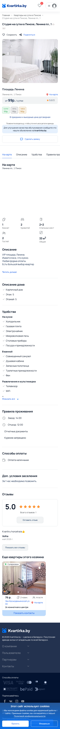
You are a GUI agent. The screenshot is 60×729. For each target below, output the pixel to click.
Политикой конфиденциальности (29, 716)
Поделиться (29, 34)
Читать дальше (9, 272)
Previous (6, 61)
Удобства (36, 154)
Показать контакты (24, 613)
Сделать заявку (32, 139)
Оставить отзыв (30, 520)
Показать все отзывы (15, 547)
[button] (42, 579)
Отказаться (44, 724)
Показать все (9, 399)
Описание (21, 154)
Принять (16, 724)
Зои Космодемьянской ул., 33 (18, 602)
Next (53, 61)
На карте (53, 94)
